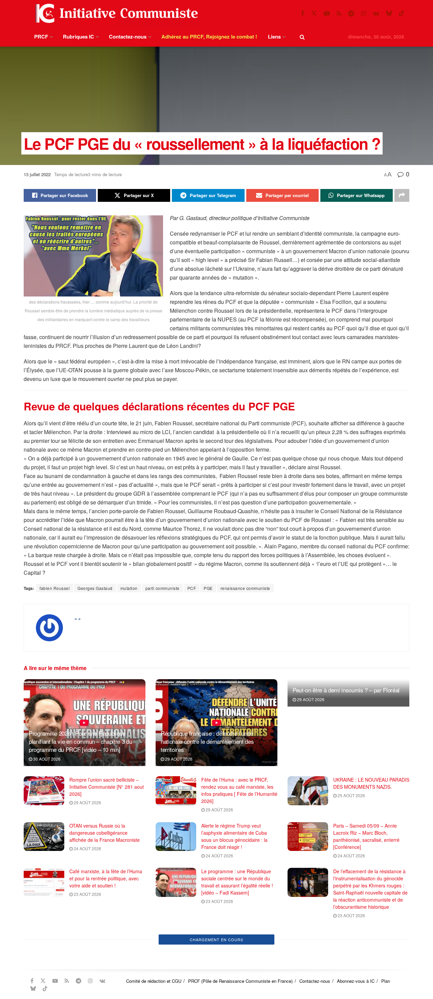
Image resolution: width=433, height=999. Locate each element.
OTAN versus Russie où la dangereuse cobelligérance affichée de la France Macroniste (104, 832)
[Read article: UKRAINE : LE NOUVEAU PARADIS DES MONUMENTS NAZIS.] (308, 790)
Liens (274, 36)
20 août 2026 (351, 957)
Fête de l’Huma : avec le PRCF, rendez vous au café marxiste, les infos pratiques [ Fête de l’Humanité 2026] (239, 790)
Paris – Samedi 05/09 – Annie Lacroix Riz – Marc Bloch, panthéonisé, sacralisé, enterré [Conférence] (366, 836)
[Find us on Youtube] (327, 13)
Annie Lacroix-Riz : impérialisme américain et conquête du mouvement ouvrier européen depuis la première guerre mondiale (103, 955)
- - (78, 618)
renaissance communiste (245, 588)
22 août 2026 (87, 978)
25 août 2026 (351, 795)
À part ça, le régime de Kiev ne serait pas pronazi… (366, 945)
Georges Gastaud (95, 588)
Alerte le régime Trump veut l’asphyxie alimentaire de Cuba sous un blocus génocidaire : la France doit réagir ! (234, 836)
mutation (129, 588)
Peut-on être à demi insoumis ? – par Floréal (346, 690)
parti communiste (162, 588)
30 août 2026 (46, 759)
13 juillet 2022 (37, 174)
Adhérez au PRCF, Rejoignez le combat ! (209, 36)
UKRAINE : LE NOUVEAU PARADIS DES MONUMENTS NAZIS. (371, 783)
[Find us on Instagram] (363, 13)
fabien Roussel (55, 588)
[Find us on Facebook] (302, 13)
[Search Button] (302, 37)
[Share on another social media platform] (401, 195)
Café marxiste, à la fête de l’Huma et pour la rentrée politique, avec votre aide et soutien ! (105, 878)
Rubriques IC (78, 36)
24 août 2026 (87, 848)
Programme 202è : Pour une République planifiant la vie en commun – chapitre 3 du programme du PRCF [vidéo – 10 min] (80, 741)
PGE (208, 588)
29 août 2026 (178, 759)
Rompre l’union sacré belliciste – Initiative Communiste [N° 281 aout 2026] (106, 786)
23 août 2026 (87, 894)
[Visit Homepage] (115, 13)
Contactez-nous (127, 36)
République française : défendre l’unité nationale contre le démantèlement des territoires (207, 741)
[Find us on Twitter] (314, 13)
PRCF (41, 36)
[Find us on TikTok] (401, 13)
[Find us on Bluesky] (389, 13)
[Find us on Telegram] (351, 13)
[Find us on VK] (376, 13)
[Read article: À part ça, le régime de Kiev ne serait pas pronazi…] (308, 952)
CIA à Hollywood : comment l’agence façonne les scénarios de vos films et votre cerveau (237, 948)
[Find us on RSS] (339, 13)
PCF (191, 588)
